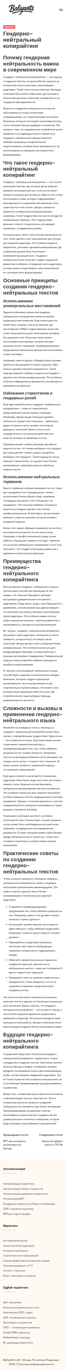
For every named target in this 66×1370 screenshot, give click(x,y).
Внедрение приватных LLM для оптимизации (29, 1203)
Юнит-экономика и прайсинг (19, 1275)
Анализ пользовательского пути (21, 1307)
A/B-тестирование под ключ (19, 1317)
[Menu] (61, 9)
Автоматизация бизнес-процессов (23, 1188)
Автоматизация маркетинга (18, 1183)
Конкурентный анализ (15, 1250)
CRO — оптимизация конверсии (21, 1327)
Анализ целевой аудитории (18, 1245)
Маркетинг (9, 27)
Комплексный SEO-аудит (18, 1312)
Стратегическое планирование (21, 1255)
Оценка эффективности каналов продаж (26, 1260)
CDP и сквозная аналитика (18, 1208)
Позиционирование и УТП (18, 1265)
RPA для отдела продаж (16, 1213)
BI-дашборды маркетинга (18, 1342)
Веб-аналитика (12, 1302)
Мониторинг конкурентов (17, 1322)
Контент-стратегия (14, 1270)
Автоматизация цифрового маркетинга (25, 1193)
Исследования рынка (15, 1240)
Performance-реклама (16, 1337)
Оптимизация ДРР (13, 1198)
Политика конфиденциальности (35, 1364)
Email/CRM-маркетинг (16, 1332)
